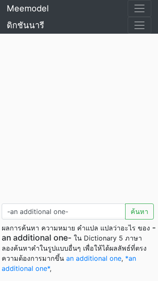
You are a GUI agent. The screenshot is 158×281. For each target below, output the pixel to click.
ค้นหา (139, 211)
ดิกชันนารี (25, 25)
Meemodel (28, 8)
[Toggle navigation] (139, 8)
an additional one (93, 258)
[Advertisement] (79, 117)
